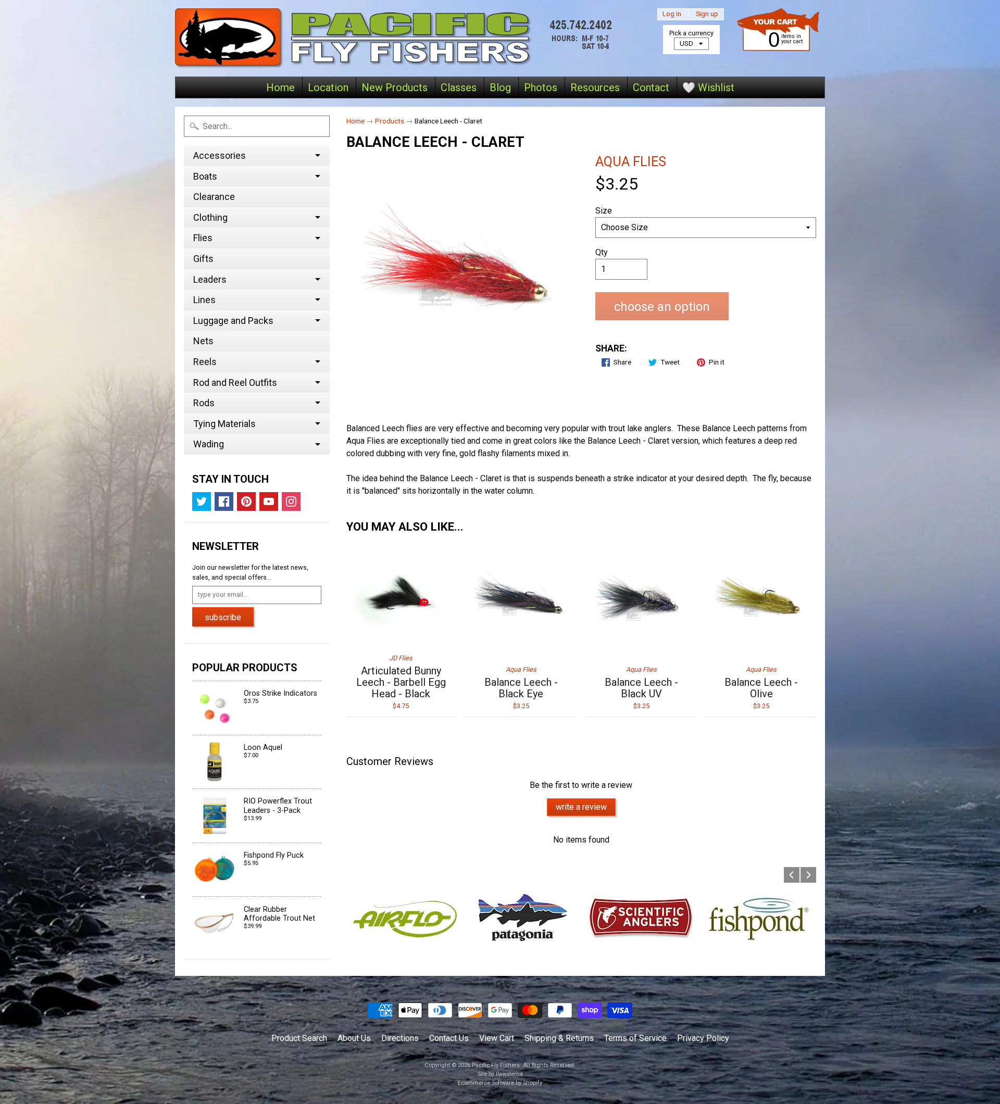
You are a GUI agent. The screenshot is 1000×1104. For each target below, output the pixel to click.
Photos (540, 87)
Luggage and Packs (233, 320)
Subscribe (223, 617)
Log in (671, 14)
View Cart (496, 1038)
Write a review (581, 807)
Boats (205, 176)
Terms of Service (635, 1038)
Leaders (210, 279)
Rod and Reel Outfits (235, 382)
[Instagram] (291, 501)
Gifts (203, 258)
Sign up (707, 14)
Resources (595, 87)
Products (389, 121)
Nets (203, 340)
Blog (500, 87)
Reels (205, 361)
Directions (400, 1038)
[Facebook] (224, 501)
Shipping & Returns (559, 1038)
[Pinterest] (246, 501)
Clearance (214, 196)
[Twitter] (201, 501)
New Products (394, 87)
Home (280, 87)
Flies (203, 237)
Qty (601, 252)
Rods (204, 402)
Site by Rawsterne (500, 1074)
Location (328, 87)
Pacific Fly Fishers (496, 1065)
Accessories (219, 155)
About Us (354, 1038)
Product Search (299, 1038)
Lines (204, 299)
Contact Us (449, 1038)
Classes (459, 87)
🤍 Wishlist (708, 87)
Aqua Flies (630, 161)
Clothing (210, 217)
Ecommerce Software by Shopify (500, 1083)
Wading (208, 443)
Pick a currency (691, 33)
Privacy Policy (703, 1038)
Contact (651, 87)
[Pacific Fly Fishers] (396, 38)
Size (603, 211)
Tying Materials (224, 423)
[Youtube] (268, 501)
